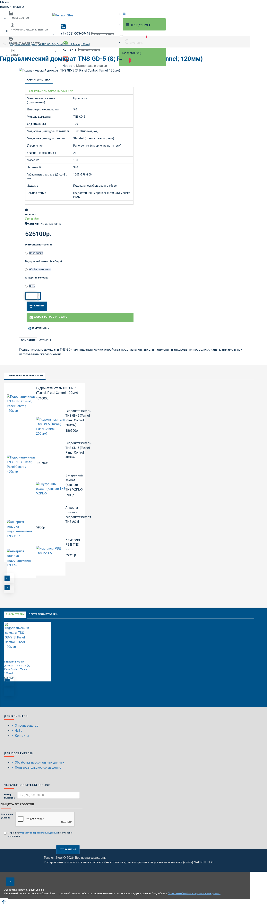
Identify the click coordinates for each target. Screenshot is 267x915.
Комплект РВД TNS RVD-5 (72, 544)
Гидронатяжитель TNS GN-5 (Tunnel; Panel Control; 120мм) (57, 390)
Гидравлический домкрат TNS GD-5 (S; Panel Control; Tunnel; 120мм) (50, 44)
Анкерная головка (36, 277)
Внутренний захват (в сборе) (43, 261)
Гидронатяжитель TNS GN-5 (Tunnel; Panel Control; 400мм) (78, 450)
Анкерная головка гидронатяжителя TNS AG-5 (78, 515)
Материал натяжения (39, 244)
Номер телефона (9, 796)
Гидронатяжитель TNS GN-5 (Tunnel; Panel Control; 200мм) (78, 418)
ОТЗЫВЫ (45, 340)
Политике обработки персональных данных (194, 893)
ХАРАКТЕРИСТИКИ (38, 79)
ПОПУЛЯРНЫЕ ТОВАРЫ (43, 614)
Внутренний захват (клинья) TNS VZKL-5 (74, 482)
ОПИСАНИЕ (28, 340)
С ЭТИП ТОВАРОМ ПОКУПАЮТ (24, 375)
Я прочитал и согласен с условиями (40, 834)
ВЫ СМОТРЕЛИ (15, 614)
